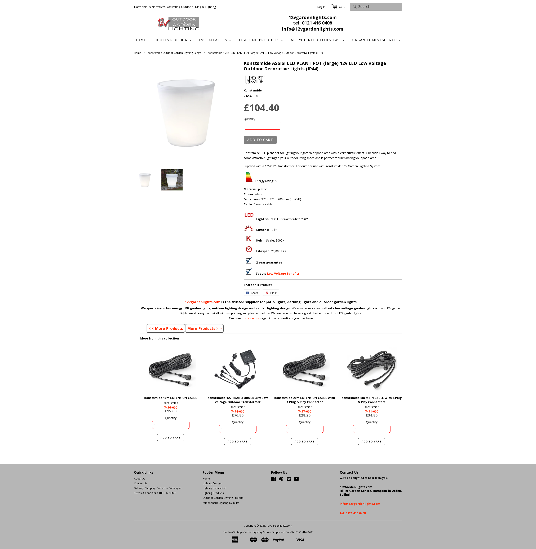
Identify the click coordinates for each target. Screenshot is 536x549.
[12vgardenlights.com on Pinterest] (281, 479)
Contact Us (140, 483)
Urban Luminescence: (375, 40)
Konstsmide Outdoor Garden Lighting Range (174, 52)
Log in (321, 7)
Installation (214, 40)
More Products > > (204, 328)
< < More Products (166, 328)
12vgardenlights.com (203, 302)
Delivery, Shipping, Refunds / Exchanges (158, 488)
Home (140, 40)
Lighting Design (171, 40)
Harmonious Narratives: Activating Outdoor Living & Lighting (175, 7)
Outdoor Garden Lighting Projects (223, 497)
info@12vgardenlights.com (312, 29)
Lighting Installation (214, 488)
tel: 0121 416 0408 (312, 23)
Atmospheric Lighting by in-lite (221, 502)
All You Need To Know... (316, 40)
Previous (149, 368)
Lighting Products (260, 40)
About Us (139, 478)
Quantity (249, 119)
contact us (252, 318)
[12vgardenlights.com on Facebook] (273, 479)
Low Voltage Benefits (283, 273)
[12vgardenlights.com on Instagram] (288, 479)
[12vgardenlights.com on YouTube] (296, 479)
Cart (342, 7)
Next (192, 368)
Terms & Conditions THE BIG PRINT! (155, 493)
